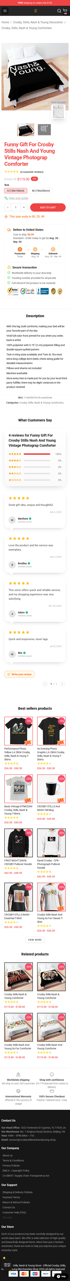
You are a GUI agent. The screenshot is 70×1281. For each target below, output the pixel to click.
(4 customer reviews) (31, 171)
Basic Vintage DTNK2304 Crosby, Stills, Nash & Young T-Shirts (18, 810)
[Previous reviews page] (45, 684)
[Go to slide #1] (25, 129)
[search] (59, 11)
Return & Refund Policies (16, 1202)
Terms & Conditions (13, 1160)
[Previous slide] (7, 76)
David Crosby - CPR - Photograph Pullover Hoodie (48, 864)
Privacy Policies (11, 1165)
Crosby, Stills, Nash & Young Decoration (38, 22)
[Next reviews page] (62, 684)
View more (35, 940)
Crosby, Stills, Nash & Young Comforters (26, 28)
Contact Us (9, 1207)
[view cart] (65, 11)
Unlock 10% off (7, 1265)
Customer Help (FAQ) (14, 1212)
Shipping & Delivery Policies (17, 1192)
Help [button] (63, 1276)
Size (6, 184)
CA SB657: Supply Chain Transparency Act (26, 1175)
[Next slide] (63, 76)
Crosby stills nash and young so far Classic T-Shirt (50, 918)
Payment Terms (11, 1197)
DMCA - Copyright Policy (16, 1170)
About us (8, 1155)
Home (5, 22)
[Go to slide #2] (44, 129)
